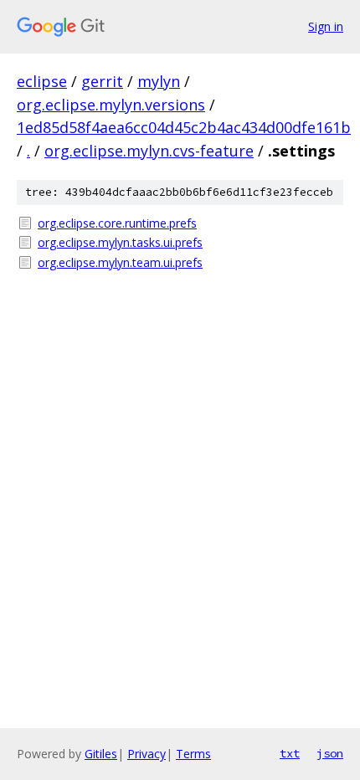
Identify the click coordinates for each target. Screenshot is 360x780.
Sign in (325, 26)
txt (290, 753)
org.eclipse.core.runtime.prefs (117, 223)
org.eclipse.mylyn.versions (111, 105)
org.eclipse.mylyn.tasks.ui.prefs (120, 242)
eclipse (42, 81)
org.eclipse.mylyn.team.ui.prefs (120, 262)
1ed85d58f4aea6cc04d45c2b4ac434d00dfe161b (184, 127)
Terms (193, 754)
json (329, 753)
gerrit (102, 81)
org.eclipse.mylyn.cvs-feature (149, 151)
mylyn (158, 81)
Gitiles (101, 754)
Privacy (146, 754)
